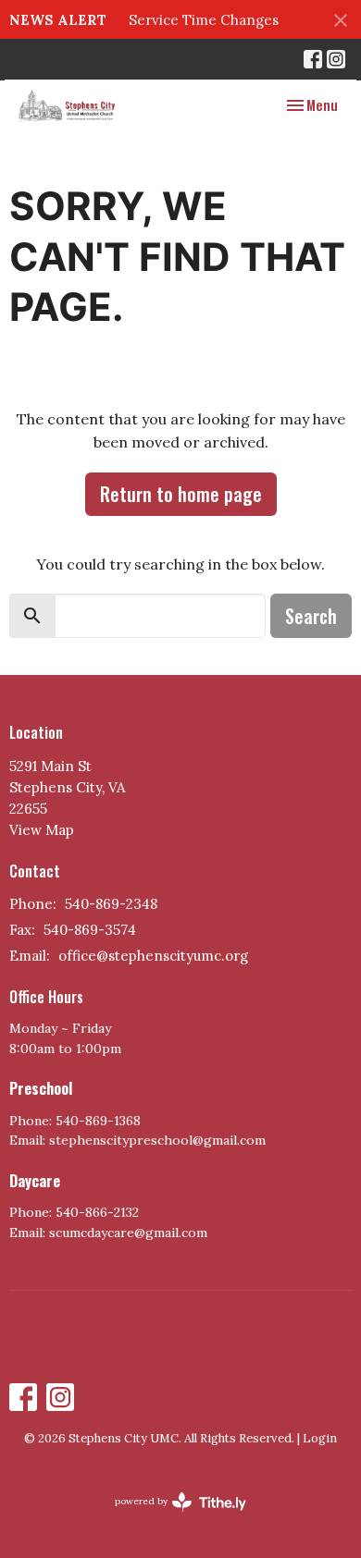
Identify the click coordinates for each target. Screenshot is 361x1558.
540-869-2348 (111, 904)
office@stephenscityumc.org (153, 955)
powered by (172, 1517)
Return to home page (181, 494)
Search (311, 616)
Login (320, 1438)
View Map (41, 830)
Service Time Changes (204, 20)
